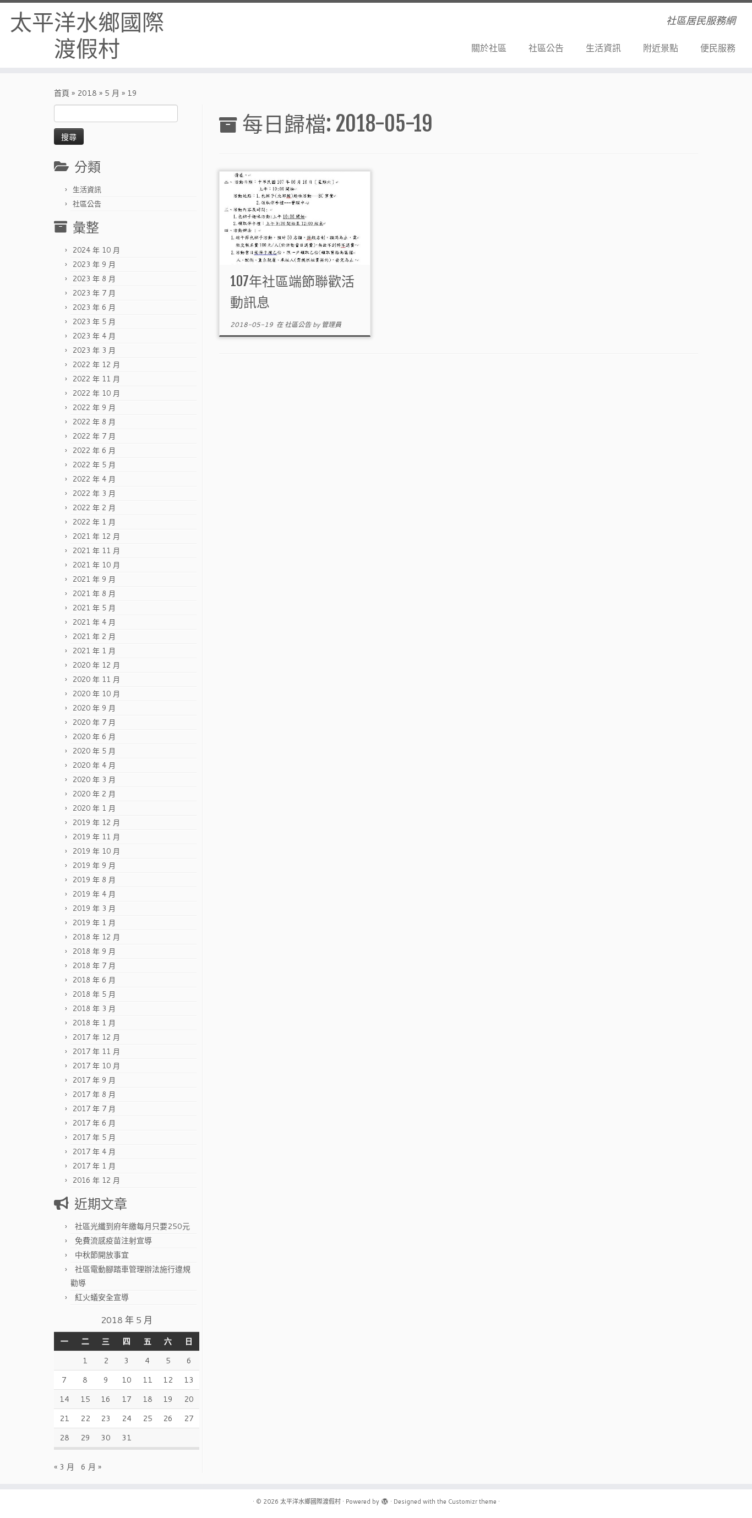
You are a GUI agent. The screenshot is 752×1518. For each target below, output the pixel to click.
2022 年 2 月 (94, 507)
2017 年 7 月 (94, 1108)
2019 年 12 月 (96, 822)
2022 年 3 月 (94, 493)
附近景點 (660, 47)
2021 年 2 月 (94, 636)
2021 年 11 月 (96, 550)
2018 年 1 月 (94, 1023)
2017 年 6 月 (94, 1123)
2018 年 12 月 (96, 937)
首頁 (61, 93)
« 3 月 (64, 1466)
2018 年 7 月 (94, 965)
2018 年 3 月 (94, 1008)
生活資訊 (603, 47)
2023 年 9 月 (94, 264)
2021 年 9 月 (94, 579)
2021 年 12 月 (96, 536)
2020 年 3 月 (94, 779)
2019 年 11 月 (96, 837)
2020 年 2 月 (94, 794)
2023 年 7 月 (94, 293)
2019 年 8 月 (94, 879)
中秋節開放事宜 (102, 1254)
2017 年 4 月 (94, 1151)
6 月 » (91, 1466)
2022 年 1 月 (94, 522)
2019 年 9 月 (94, 865)
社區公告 (546, 47)
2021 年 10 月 (96, 565)
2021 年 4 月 (94, 622)
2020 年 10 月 (96, 693)
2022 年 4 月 (94, 479)
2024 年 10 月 (96, 250)
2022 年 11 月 (96, 379)
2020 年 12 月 (96, 665)
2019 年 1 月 (94, 922)
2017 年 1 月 (94, 1166)
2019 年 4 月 (94, 894)
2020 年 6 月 (94, 736)
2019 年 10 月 (96, 851)
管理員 (331, 324)
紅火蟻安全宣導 (102, 1297)
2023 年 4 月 (94, 336)
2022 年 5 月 (94, 464)
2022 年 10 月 (96, 393)
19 (168, 1399)
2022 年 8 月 (94, 422)
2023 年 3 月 (94, 350)
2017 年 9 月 (94, 1080)
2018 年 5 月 (94, 994)
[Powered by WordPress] (385, 1499)
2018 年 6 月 (94, 980)
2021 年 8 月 (94, 593)
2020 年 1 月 (94, 808)
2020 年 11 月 (96, 679)
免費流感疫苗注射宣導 (113, 1240)
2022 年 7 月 (94, 436)
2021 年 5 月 (94, 608)
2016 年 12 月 (96, 1180)
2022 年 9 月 (94, 407)
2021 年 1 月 (94, 651)
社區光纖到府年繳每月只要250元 (132, 1226)
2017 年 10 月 (96, 1066)
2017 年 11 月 (96, 1051)
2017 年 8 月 (94, 1094)
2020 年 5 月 (94, 751)
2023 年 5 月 (94, 321)
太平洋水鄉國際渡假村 (87, 35)
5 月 (112, 93)
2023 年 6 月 (94, 307)
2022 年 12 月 (96, 364)
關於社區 (488, 47)
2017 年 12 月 (96, 1037)
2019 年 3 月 (94, 908)
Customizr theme (472, 1501)
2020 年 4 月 (94, 765)
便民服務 (717, 47)
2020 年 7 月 (94, 722)
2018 (87, 93)
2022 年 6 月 (94, 450)
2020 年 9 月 (94, 708)
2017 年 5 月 (94, 1137)
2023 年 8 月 (94, 278)
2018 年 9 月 (94, 951)
